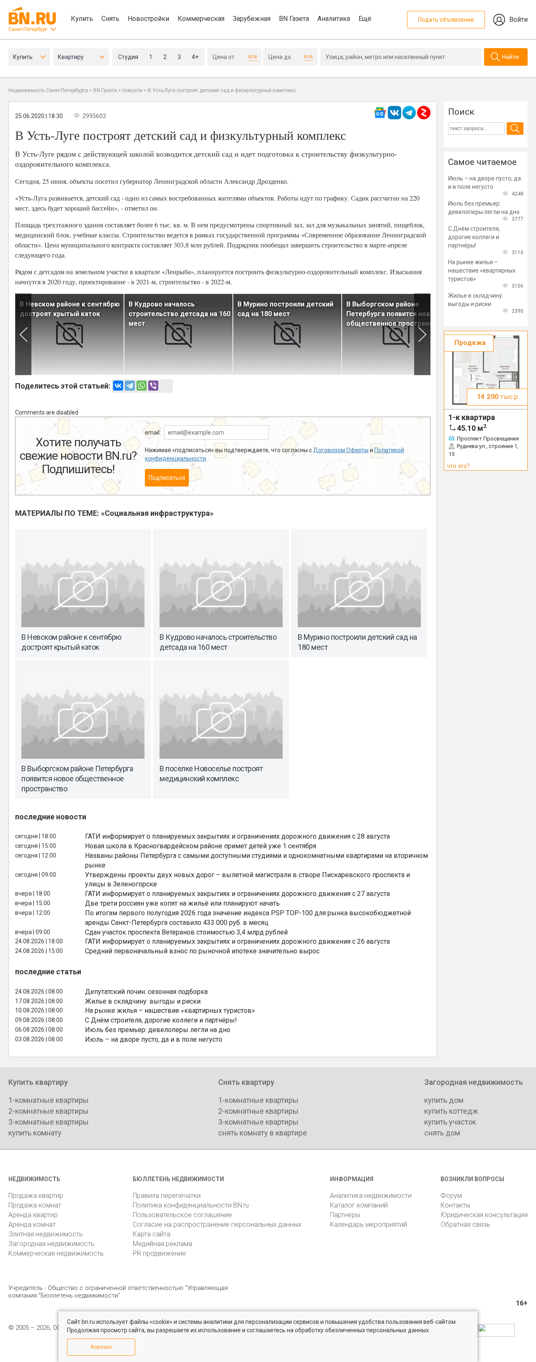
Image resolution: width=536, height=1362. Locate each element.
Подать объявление (446, 19)
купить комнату (35, 1132)
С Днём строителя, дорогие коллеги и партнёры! (161, 1020)
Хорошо (101, 1347)
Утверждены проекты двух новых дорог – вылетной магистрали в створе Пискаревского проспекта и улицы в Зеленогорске (247, 879)
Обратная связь (465, 1224)
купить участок (450, 1121)
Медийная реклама (162, 1244)
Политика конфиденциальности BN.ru (191, 1205)
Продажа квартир (35, 1196)
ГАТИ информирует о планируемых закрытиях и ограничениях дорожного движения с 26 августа (237, 941)
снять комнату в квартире (262, 1132)
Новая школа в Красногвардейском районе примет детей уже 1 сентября (200, 846)
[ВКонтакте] (118, 386)
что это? (458, 466)
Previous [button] (23, 334)
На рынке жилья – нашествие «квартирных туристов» (170, 1010)
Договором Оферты (340, 450)
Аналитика (333, 19)
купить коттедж (451, 1111)
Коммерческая (201, 19)
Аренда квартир (33, 1215)
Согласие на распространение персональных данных (217, 1224)
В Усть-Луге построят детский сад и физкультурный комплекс (222, 90)
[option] (69, 334)
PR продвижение (159, 1253)
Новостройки (148, 19)
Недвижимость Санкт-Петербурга (48, 90)
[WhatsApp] (142, 386)
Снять (110, 19)
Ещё (364, 19)
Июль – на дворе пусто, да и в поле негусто (153, 1039)
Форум (451, 1196)
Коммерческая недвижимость (56, 1253)
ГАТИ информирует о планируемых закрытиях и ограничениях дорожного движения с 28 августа (237, 836)
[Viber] (153, 386)
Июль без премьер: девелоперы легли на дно (157, 1030)
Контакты (455, 1205)
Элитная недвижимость (45, 1234)
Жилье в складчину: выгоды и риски (143, 1001)
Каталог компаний (359, 1205)
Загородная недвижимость (51, 1244)
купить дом (444, 1100)
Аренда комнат (32, 1224)
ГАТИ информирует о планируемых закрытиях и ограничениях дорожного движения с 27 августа (237, 894)
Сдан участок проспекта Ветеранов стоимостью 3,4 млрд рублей (186, 932)
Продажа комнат (34, 1205)
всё (252, 56)
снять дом (442, 1132)
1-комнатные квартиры (48, 1100)
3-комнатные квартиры (48, 1121)
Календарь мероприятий (368, 1224)
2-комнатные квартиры (48, 1111)
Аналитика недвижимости (371, 1196)
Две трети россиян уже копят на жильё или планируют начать (182, 903)
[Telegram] (130, 386)
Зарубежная (252, 19)
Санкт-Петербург (27, 29)
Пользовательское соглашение (182, 1215)
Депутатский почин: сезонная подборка (146, 992)
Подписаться (167, 477)
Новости (132, 90)
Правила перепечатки (167, 1196)
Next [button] (422, 334)
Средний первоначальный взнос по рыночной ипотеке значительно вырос (202, 951)
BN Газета (294, 19)
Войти (518, 19)
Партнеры (345, 1215)
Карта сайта (151, 1234)
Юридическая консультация (484, 1215)
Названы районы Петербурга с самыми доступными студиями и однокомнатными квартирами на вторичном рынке (256, 860)
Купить (82, 19)
